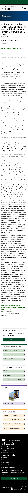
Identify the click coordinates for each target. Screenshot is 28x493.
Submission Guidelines (10, 350)
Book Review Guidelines (8, 467)
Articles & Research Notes (12, 379)
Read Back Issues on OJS (11, 415)
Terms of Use (4, 487)
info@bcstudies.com (8, 452)
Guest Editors (8, 359)
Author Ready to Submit (11, 428)
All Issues (4, 457)
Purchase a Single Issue (11, 424)
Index (2, 459)
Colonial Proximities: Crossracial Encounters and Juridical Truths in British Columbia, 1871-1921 (13, 307)
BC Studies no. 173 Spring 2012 (10, 48)
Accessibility (11, 487)
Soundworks (7, 371)
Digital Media (7, 375)
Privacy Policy (23, 486)
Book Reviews (8, 354)
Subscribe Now (14, 339)
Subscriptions (8, 403)
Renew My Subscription (11, 419)
